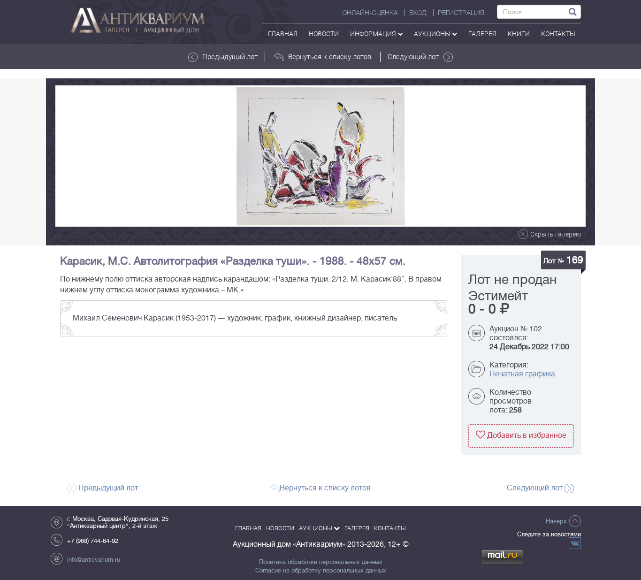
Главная (283, 33)
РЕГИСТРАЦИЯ (461, 12)
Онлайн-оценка (370, 12)
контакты (558, 33)
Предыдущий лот (230, 56)
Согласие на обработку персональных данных (320, 570)
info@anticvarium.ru (93, 559)
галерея (482, 33)
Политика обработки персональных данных (320, 562)
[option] (320, 156)
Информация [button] (373, 33)
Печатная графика (522, 374)
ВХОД (418, 12)
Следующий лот (413, 56)
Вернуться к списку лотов (329, 56)
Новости (324, 33)
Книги (519, 33)
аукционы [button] (433, 33)
